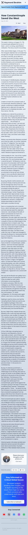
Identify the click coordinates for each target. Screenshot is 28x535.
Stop (24, 23)
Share (15, 470)
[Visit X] (9, 514)
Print (23, 470)
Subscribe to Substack (14, 502)
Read (19, 23)
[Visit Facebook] (14, 514)
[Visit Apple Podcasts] (19, 514)
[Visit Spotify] (24, 514)
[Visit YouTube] (4, 514)
